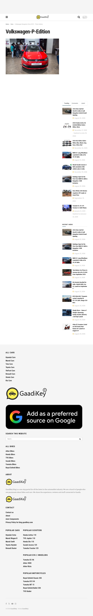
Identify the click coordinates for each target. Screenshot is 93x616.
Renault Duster (11, 548)
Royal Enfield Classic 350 (32, 578)
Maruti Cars (10, 361)
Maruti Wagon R (11, 538)
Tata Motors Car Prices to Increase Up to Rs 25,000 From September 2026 (80, 272)
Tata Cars (9, 364)
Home (7, 24)
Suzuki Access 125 (30, 545)
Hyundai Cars (10, 357)
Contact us (9, 512)
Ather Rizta (27, 566)
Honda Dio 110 (28, 542)
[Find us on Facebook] (6, 603)
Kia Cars (9, 380)
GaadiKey (14, 608)
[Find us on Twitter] (9, 603)
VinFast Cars (10, 371)
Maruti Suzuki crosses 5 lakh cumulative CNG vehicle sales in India (80, 167)
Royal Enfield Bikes (13, 468)
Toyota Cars (10, 367)
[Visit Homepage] (42, 17)
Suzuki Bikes (10, 461)
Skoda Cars (10, 377)
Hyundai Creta (11, 535)
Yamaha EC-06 (28, 560)
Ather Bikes (10, 451)
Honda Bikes (10, 454)
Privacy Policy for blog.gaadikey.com (19, 522)
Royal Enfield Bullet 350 (32, 588)
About (8, 516)
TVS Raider (27, 591)
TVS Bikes (9, 458)
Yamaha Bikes (11, 464)
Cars (12, 24)
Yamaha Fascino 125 (30, 548)
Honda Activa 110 (29, 535)
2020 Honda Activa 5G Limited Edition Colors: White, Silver (79, 125)
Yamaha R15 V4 (29, 581)
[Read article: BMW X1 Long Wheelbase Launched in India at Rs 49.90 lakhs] (66, 260)
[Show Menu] (7, 17)
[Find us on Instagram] (15, 603)
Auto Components (12, 519)
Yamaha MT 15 (28, 585)
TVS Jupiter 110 (29, 538)
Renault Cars (10, 374)
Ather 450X (27, 563)
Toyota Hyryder (11, 545)
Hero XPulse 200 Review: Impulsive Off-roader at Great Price (80, 193)
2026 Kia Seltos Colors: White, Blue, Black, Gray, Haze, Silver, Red (80, 143)
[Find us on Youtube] (12, 603)
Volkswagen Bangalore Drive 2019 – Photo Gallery (29, 24)
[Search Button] (79, 17)
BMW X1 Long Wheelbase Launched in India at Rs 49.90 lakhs (80, 155)
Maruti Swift (10, 542)
